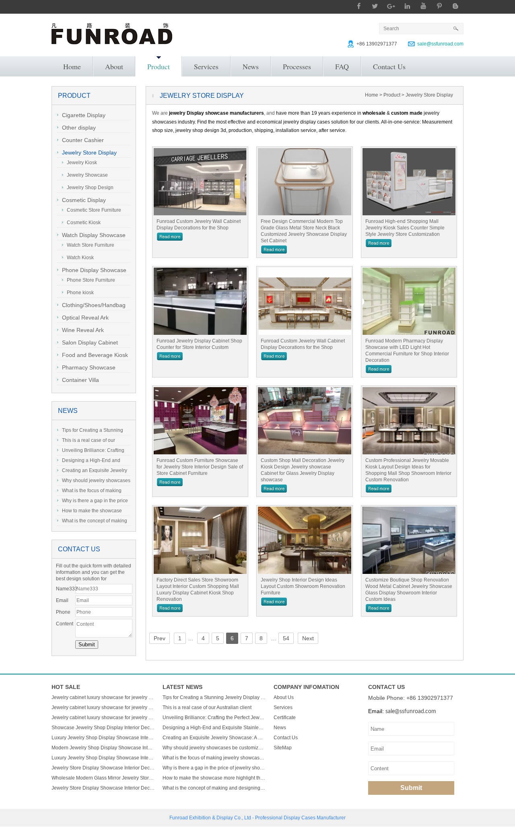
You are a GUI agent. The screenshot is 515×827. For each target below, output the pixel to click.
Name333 (65, 589)
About (114, 66)
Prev (159, 638)
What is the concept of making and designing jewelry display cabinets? (92, 522)
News (251, 66)
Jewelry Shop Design (90, 187)
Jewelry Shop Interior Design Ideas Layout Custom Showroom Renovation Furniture (303, 586)
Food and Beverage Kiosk (95, 355)
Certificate (285, 717)
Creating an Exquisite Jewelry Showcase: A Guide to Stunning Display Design (92, 472)
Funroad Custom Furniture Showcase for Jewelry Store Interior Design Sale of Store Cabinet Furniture (200, 467)
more (170, 237)
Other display (79, 127)
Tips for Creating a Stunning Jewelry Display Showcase (90, 431)
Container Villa (80, 380)
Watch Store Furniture (90, 245)
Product (158, 66)
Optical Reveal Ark (85, 317)
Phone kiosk (80, 292)
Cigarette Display (83, 115)
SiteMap (283, 748)
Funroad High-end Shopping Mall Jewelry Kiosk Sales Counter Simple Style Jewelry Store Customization (405, 228)
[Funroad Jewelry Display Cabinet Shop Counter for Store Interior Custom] (200, 301)
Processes (297, 66)
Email (62, 600)
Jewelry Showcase (87, 175)
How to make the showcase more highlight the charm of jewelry (89, 512)
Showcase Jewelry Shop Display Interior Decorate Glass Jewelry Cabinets (103, 727)
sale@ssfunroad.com (440, 44)
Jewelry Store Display (89, 152)
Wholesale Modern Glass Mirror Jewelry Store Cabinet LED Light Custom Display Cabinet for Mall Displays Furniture (103, 778)
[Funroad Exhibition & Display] (112, 33)
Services (206, 66)
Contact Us (389, 66)
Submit (411, 787)
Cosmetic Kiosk (84, 222)
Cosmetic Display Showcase (81, 201)
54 (286, 638)
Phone (63, 612)
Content (64, 624)
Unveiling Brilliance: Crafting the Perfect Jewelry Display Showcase (90, 452)
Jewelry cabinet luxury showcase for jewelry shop (103, 697)
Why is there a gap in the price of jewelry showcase (92, 502)
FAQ (342, 66)
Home (72, 66)
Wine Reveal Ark (83, 330)
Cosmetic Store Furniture (94, 210)
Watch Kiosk (80, 257)
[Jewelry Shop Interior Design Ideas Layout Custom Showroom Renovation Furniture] (304, 540)
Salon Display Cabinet (90, 342)
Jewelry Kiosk (82, 162)
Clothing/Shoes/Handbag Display (91, 306)
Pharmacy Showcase (88, 367)
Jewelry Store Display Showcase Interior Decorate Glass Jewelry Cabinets (103, 768)
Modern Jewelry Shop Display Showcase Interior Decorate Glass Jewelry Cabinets (103, 748)
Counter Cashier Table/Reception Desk (85, 141)
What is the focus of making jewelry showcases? (89, 492)
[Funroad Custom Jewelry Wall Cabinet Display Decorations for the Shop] (200, 181)
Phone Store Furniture (91, 280)
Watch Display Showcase (94, 235)
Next (308, 638)
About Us (284, 697)
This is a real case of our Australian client (86, 441)
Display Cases (299, 818)
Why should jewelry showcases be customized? (93, 482)
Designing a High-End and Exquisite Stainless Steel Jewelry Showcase (93, 462)
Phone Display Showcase (94, 270)
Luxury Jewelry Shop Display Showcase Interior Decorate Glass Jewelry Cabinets (103, 737)
